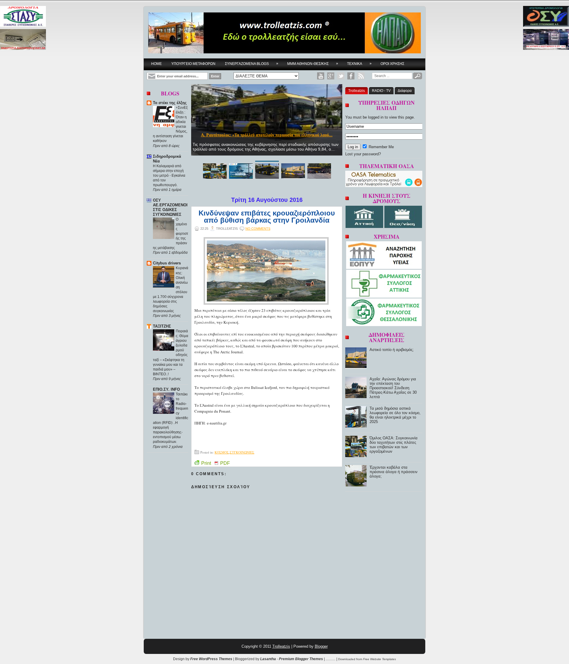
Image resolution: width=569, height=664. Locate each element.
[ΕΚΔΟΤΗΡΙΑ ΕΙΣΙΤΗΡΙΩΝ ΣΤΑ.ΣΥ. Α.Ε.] (23, 40)
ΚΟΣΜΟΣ (222, 452)
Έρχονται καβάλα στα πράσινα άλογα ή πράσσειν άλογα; (394, 471)
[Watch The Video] (320, 75)
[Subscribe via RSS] (361, 75)
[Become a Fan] (350, 75)
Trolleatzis (356, 91)
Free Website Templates (379, 659)
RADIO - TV (381, 91)
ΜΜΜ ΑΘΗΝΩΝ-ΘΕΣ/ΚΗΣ (312, 63)
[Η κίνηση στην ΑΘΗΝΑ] (365, 226)
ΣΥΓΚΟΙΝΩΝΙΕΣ (242, 452)
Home (156, 64)
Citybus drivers (167, 263)
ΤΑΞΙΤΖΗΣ (162, 326)
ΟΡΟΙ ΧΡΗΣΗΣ (392, 64)
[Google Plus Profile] (330, 75)
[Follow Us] (340, 75)
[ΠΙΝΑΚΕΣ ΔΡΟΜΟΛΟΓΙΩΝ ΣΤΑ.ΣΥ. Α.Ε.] (23, 17)
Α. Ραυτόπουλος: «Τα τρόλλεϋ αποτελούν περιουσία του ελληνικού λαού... (267, 135)
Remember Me (380, 147)
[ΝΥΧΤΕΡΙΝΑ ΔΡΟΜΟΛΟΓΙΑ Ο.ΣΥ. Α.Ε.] (546, 17)
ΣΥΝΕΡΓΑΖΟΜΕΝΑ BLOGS (251, 63)
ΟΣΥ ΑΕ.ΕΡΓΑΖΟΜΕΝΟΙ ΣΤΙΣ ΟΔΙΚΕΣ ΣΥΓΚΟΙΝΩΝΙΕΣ (170, 207)
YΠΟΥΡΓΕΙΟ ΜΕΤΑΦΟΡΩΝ (193, 64)
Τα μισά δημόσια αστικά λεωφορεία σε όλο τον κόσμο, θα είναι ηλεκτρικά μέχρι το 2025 (395, 415)
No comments (257, 228)
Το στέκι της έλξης (170, 102)
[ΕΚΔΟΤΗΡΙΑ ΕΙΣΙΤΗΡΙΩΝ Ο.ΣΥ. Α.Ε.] (546, 40)
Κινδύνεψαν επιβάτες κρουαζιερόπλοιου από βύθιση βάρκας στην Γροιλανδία (267, 217)
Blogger (321, 646)
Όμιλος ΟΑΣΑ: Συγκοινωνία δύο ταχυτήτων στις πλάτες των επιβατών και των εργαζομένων (394, 445)
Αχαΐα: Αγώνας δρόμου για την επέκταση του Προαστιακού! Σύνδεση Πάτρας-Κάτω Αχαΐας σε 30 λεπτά (393, 388)
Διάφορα (405, 91)
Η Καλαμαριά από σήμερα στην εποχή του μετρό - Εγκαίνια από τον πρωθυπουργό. (169, 175)
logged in (375, 117)
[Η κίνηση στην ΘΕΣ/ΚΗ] (403, 226)
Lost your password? (363, 154)
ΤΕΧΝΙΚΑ (359, 63)
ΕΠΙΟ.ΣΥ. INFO (166, 389)
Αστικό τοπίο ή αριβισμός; (392, 349)
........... (330, 659)
